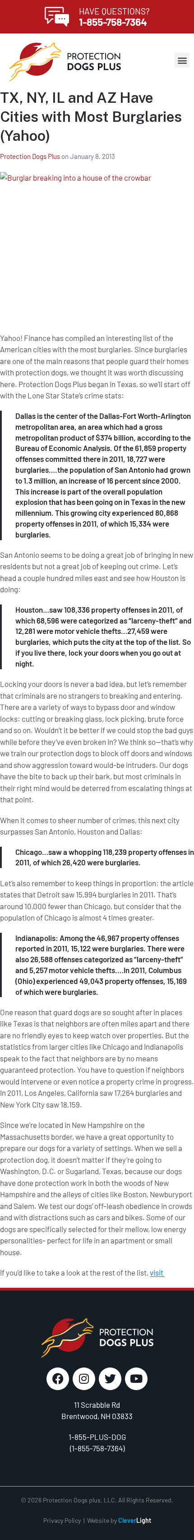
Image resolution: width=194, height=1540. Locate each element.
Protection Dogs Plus (30, 156)
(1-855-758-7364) (97, 1448)
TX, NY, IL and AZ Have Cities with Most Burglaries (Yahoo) (91, 116)
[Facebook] (57, 1378)
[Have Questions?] (57, 17)
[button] (182, 60)
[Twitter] (110, 1378)
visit (157, 1272)
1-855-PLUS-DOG (97, 1436)
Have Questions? (114, 11)
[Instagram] (84, 1378)
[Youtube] (136, 1378)
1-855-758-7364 (113, 21)
